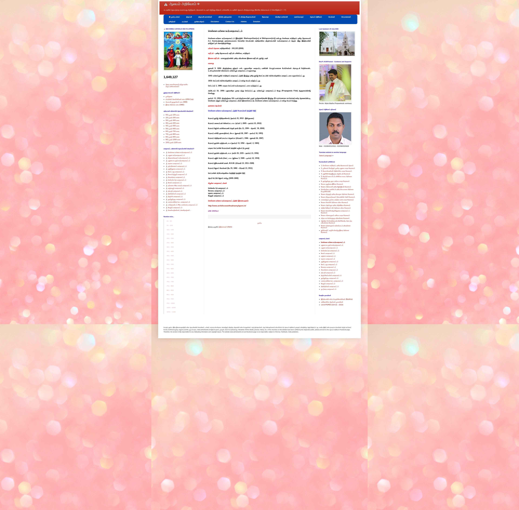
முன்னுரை (169, 96)
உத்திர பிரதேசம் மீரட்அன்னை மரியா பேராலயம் (336, 208)
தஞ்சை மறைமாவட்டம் (328, 256)
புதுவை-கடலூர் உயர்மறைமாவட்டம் (332, 245)
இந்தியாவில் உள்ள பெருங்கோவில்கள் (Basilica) (337, 299)
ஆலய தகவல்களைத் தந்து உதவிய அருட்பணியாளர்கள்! (177, 85)
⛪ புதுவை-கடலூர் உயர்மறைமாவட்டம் (178, 161)
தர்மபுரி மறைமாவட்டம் (328, 273)
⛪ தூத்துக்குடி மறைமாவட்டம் (175, 199)
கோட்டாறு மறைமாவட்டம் (329, 264)
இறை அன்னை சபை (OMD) (175, 105)
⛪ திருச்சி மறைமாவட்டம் (174, 196)
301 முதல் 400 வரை (172, 123)
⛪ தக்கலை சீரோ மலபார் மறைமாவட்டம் (179, 185)
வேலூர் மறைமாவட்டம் (328, 284)
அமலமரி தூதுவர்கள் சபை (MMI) (176, 102)
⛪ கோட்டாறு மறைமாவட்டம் (175, 172)
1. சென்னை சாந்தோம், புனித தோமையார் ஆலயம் (337, 165)
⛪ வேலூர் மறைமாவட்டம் (174, 208)
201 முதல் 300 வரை (172, 120)
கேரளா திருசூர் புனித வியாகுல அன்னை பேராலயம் (337, 194)
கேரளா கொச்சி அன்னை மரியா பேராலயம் (334, 202)
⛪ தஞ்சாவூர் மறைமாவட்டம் (175, 188)
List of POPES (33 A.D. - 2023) (332, 305)
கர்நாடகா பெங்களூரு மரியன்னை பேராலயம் (335, 218)
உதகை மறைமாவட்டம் (328, 259)
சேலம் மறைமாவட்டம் (328, 253)
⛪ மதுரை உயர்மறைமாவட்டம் (175, 155)
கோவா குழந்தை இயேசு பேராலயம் (332, 184)
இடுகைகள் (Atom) (225, 227)
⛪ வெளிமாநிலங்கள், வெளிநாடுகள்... (178, 210)
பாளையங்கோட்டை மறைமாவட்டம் (332, 281)
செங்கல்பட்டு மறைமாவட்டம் (330, 251)
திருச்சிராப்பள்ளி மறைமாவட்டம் (331, 275)
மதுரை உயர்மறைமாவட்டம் (329, 248)
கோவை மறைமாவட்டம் (328, 267)
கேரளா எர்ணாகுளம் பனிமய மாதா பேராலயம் (335, 215)
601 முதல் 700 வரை (172, 131)
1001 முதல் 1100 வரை (173, 142)
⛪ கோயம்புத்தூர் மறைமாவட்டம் (176, 174)
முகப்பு (259, 223)
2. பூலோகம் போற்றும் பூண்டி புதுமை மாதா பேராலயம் (338, 168)
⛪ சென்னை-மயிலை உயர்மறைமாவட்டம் (179, 152)
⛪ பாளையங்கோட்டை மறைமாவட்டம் (178, 202)
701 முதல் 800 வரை (172, 134)
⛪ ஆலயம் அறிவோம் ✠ (181, 4)
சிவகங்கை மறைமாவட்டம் (329, 270)
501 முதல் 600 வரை (172, 129)
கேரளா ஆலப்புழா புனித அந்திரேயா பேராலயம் (335, 205)
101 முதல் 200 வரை (172, 118)
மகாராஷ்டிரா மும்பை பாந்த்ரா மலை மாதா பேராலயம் (337, 200)
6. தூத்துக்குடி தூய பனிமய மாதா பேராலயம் (335, 181)
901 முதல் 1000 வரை (173, 140)
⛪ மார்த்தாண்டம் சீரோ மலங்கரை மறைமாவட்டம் (181, 205)
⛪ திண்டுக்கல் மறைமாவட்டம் (176, 194)
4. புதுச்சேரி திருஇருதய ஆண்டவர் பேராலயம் (335, 174)
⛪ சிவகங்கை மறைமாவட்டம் (175, 177)
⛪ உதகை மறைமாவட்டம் (174, 163)
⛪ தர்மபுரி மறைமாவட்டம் (174, 191)
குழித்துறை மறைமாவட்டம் (329, 262)
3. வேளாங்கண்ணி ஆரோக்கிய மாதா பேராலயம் (336, 171)
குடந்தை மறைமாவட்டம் (328, 289)
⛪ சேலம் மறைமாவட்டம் (174, 183)
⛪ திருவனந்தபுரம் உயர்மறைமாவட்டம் (178, 158)
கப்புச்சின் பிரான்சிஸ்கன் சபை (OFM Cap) (180, 99)
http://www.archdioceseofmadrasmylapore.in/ (227, 206)
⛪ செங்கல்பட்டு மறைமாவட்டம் (176, 180)
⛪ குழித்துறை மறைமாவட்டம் (175, 169)
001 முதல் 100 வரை (172, 115)
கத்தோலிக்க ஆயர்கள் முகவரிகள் (332, 302)
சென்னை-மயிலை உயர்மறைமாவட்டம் (333, 242)
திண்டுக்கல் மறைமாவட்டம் (330, 286)
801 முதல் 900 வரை (172, 137)
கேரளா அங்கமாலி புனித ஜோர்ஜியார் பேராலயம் (336, 187)
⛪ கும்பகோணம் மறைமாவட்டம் (176, 166)
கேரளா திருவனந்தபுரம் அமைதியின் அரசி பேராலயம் (338, 197)
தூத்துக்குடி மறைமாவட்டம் (329, 278)
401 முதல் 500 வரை (172, 126)
